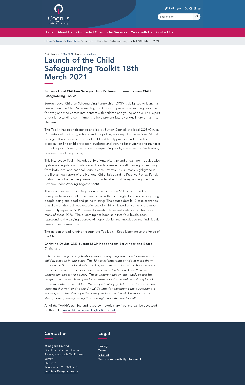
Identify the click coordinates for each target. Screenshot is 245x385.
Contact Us (164, 32)
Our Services (117, 32)
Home (49, 32)
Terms (102, 350)
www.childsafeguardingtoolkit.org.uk (89, 310)
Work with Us (141, 32)
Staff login (174, 8)
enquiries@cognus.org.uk (61, 371)
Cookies (103, 355)
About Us (65, 32)
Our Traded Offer (89, 32)
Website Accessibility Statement (119, 359)
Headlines (91, 54)
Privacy (103, 346)
